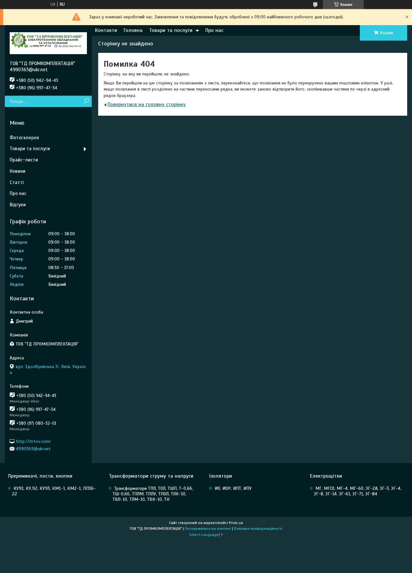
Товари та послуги (170, 30)
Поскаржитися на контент (208, 528)
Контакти (106, 30)
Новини (17, 171)
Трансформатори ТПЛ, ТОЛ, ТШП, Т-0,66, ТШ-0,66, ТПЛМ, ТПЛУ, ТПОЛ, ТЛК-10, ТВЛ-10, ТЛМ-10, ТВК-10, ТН (153, 494)
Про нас (214, 30)
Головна (133, 30)
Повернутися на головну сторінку (147, 104)
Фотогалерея (24, 138)
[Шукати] (86, 101)
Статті (16, 182)
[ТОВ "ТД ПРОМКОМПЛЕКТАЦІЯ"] (48, 43)
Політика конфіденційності (258, 528)
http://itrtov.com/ (33, 441)
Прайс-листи (24, 160)
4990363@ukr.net (33, 449)
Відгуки (18, 205)
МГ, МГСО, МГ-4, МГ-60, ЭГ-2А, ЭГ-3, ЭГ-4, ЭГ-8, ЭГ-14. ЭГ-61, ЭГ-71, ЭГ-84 (357, 491)
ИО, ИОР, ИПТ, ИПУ (233, 488)
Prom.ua (236, 522)
